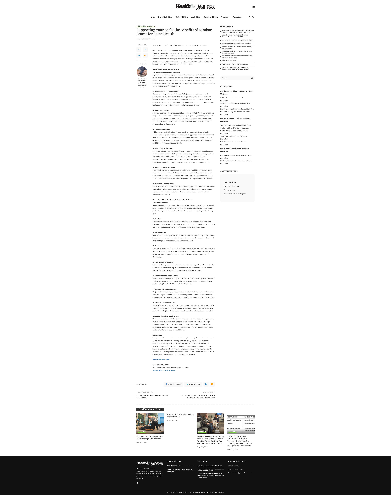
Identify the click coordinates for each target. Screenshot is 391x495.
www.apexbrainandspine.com (164, 370)
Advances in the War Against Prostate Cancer (235, 64)
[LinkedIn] (138, 55)
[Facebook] (138, 49)
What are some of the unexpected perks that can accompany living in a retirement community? (211, 475)
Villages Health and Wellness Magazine (235, 125)
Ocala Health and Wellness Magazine (234, 128)
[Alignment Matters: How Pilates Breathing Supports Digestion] (150, 423)
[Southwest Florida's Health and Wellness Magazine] (195, 7)
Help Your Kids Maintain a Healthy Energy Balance (237, 43)
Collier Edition (141, 26)
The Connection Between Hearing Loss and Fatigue (237, 40)
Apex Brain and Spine (161, 360)
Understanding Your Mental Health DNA (211, 466)
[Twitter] (145, 49)
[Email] (145, 55)
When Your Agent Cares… (229, 60)
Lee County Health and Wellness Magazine (237, 109)
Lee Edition (151, 26)
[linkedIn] (206, 384)
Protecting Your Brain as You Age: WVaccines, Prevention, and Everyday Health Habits (142, 83)
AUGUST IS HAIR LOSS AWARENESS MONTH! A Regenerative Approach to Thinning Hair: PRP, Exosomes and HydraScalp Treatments (239, 441)
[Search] (253, 17)
